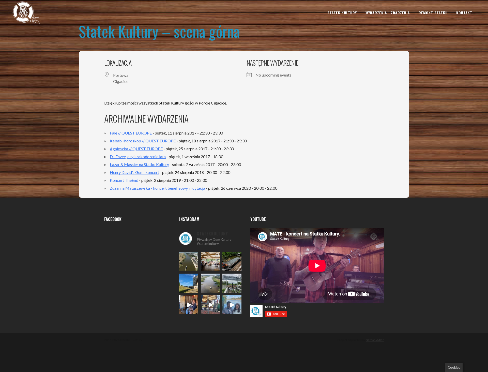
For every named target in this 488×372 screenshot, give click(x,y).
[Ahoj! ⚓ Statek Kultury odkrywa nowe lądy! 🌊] (231, 283)
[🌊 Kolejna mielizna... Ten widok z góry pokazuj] (210, 283)
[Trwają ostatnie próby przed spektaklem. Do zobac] (188, 304)
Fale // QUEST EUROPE (131, 132)
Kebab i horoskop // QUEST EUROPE (143, 140)
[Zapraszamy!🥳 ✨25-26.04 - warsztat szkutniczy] (231, 304)
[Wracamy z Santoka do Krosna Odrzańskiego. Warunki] (188, 261)
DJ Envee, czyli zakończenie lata (138, 156)
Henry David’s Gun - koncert (134, 172)
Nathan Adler (375, 340)
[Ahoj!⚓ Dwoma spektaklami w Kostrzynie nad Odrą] (210, 261)
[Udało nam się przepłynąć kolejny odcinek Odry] (188, 283)
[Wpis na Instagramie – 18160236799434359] (210, 304)
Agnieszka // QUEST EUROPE (136, 148)
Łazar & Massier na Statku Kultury (139, 164)
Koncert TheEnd (124, 180)
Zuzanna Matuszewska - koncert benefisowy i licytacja (157, 188)
